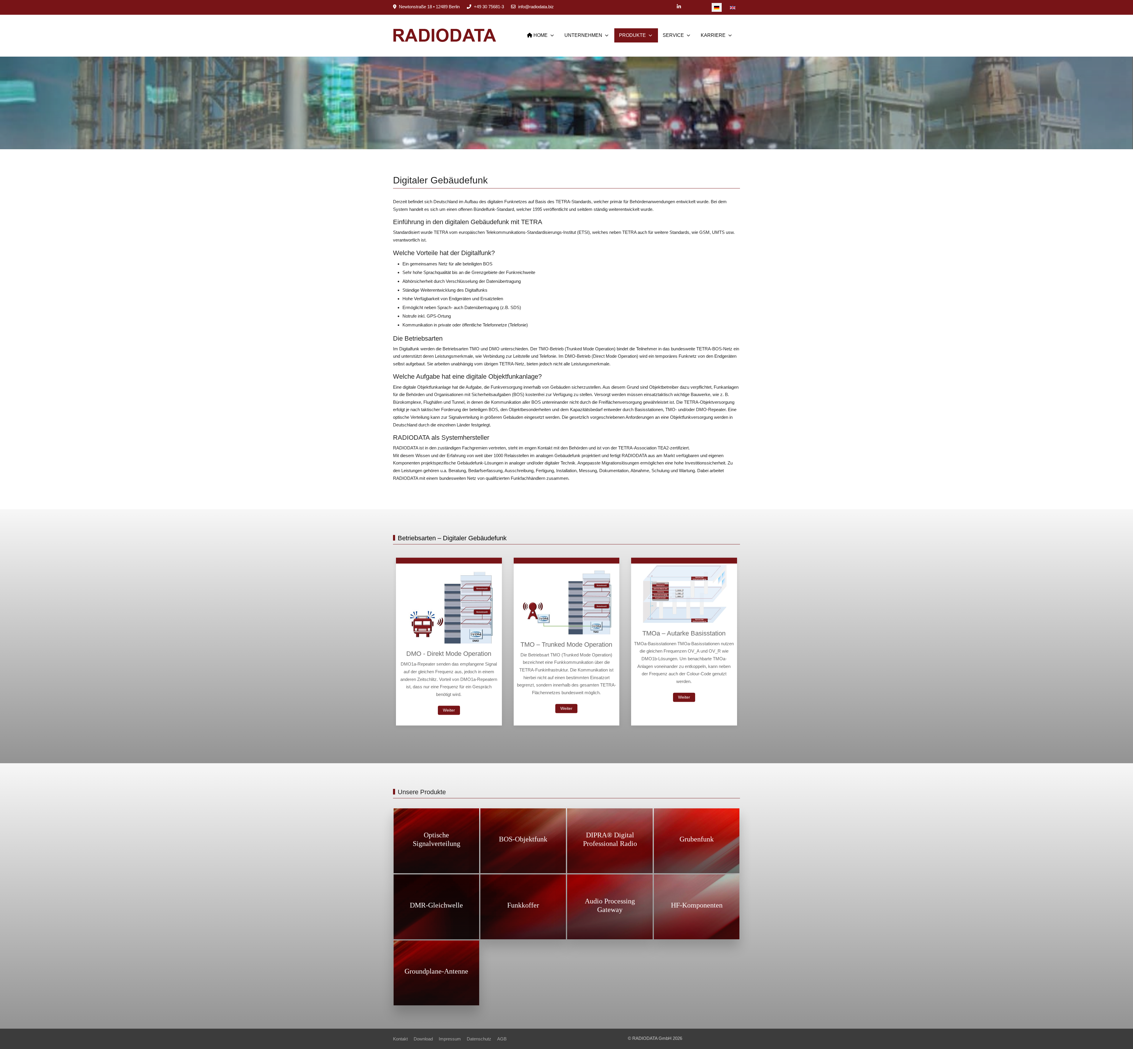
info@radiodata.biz (536, 6)
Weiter (449, 710)
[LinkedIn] (679, 6)
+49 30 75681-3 (489, 6)
